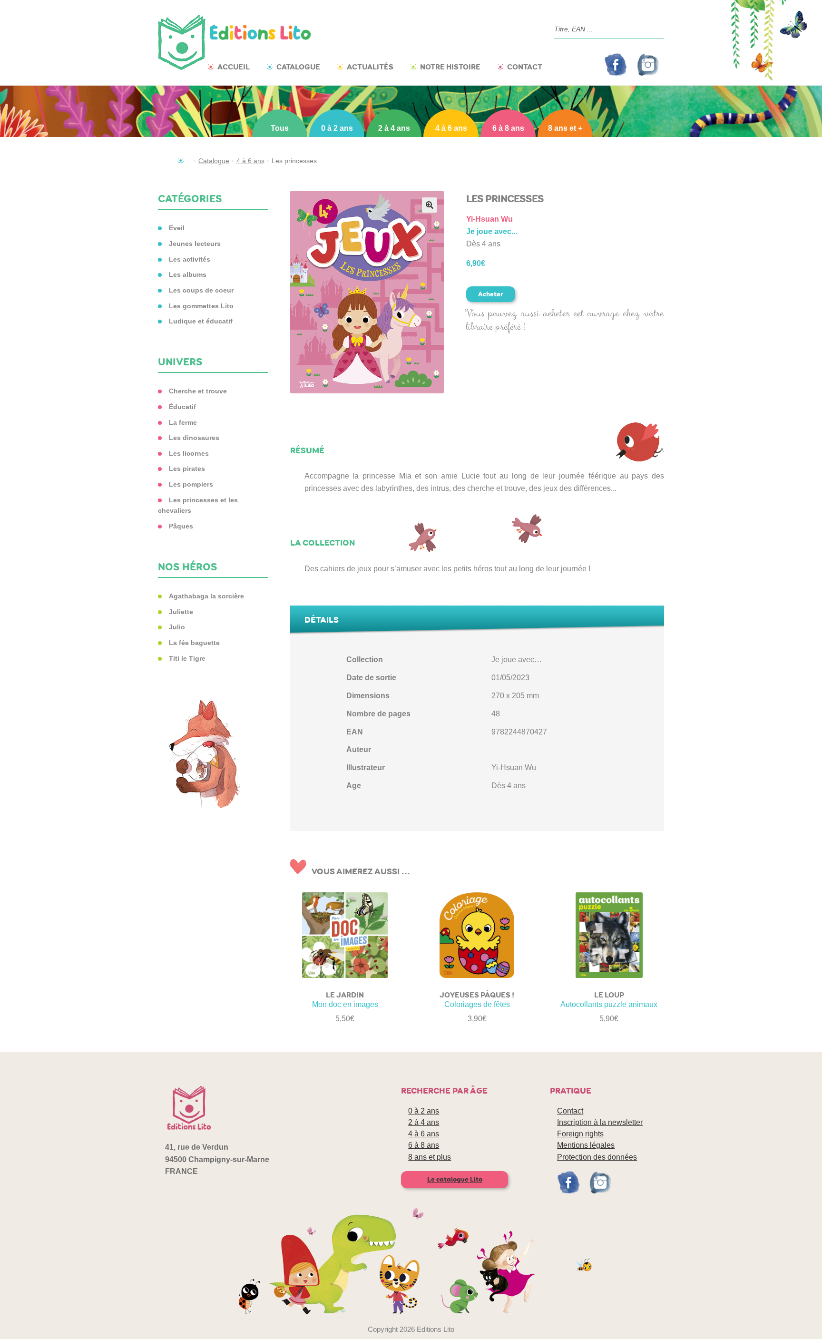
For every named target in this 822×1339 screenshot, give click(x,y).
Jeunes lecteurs (195, 243)
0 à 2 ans (337, 128)
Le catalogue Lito (454, 1179)
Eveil (177, 228)
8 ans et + (565, 128)
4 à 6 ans (451, 128)
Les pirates (187, 468)
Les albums (187, 274)
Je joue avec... (491, 231)
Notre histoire (450, 67)
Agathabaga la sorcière (206, 596)
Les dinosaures (194, 437)
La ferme (183, 422)
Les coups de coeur (201, 290)
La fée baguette (194, 642)
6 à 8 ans (508, 128)
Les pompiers (191, 484)
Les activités (189, 259)
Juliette (181, 612)
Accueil (233, 67)
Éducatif (182, 406)
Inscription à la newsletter (600, 1122)
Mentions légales (586, 1145)
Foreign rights (580, 1134)
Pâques (181, 526)
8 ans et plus (429, 1157)
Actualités (370, 67)
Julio (177, 627)
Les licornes (189, 453)
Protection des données (597, 1157)
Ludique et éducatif (201, 321)
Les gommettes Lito (201, 306)
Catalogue (298, 67)
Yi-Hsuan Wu (489, 219)
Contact (524, 67)
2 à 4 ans (394, 128)
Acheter (490, 294)
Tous (280, 128)
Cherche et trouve (198, 391)
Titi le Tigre (187, 658)
